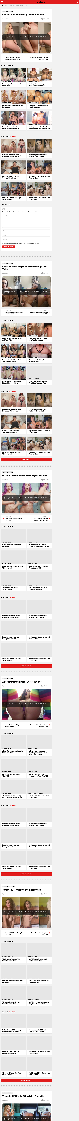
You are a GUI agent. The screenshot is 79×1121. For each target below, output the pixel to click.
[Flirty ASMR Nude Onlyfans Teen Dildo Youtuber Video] (39, 373)
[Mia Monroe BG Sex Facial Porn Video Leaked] (39, 189)
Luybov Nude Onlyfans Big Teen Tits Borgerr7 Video (13, 361)
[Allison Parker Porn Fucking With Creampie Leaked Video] (13, 787)
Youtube (37, 378)
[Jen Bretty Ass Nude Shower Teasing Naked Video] (39, 579)
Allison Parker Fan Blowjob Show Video (11, 775)
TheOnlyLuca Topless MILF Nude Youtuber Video (11, 960)
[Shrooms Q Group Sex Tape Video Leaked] (13, 189)
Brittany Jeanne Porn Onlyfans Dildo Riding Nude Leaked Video (39, 128)
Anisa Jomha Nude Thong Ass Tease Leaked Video (39, 567)
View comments (26, 459)
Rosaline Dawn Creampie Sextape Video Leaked (10, 177)
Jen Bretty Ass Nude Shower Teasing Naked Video (38, 588)
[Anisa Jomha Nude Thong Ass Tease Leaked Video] (39, 557)
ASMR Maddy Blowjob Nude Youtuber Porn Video (38, 960)
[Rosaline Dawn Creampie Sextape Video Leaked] (13, 167)
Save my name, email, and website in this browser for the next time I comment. (21, 243)
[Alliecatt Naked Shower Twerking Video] (13, 579)
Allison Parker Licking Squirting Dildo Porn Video (12, 752)
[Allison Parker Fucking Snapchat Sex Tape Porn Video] (39, 766)
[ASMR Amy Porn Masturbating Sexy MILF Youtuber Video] (39, 993)
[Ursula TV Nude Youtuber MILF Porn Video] (13, 972)
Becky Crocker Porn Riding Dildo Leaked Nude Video (11, 128)
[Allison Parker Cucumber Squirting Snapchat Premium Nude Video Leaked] (39, 742)
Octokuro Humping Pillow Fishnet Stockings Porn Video (39, 545)
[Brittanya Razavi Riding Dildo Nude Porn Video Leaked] (39, 75)
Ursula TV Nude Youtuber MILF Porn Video (12, 981)
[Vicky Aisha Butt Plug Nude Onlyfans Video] (39, 351)
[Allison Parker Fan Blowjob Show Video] (13, 766)
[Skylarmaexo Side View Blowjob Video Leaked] (39, 167)
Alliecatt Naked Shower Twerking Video (10, 588)
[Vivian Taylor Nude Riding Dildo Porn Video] (13, 75)
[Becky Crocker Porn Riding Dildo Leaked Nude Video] (13, 118)
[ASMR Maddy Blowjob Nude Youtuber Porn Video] (39, 950)
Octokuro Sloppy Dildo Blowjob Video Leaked (12, 567)
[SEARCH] (77, 2)
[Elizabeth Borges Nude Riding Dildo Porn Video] (39, 97)
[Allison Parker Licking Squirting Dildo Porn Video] (13, 742)
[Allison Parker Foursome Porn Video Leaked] (39, 787)
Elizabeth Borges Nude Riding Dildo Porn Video (38, 106)
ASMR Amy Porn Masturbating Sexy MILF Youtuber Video (39, 1003)
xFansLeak (39, 2)
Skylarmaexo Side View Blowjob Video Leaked (39, 177)
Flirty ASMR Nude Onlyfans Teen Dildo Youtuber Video (38, 382)
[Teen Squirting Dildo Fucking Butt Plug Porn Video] (39, 330)
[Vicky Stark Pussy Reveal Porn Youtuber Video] (39, 972)
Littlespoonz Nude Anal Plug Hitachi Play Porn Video (11, 382)
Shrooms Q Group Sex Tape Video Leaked (11, 198)
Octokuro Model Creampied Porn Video (11, 545)
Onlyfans (4, 81)
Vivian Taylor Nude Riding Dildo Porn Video (12, 85)
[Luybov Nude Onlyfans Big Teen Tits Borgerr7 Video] (13, 351)
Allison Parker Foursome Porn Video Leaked (39, 796)
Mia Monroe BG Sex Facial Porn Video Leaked (39, 198)
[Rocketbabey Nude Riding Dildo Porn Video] (13, 97)
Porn (9, 81)
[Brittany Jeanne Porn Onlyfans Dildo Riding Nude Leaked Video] (39, 118)
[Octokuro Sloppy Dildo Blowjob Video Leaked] (13, 557)
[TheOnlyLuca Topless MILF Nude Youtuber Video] (13, 950)
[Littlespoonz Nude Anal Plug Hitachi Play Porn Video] (13, 373)
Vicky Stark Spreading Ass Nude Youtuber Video (11, 1003)
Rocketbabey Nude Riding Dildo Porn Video (12, 106)
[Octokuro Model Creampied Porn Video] (13, 536)
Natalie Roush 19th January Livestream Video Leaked (11, 155)
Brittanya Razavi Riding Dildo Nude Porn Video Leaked (38, 85)
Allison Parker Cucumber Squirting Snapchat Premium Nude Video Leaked (38, 752)
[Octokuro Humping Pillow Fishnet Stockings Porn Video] (39, 536)
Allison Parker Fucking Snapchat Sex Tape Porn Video (39, 775)
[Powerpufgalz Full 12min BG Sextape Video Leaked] (39, 146)
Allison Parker (32, 793)
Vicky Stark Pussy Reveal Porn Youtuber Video (39, 981)
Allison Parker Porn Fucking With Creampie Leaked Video (12, 796)
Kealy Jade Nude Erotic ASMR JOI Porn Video (12, 339)
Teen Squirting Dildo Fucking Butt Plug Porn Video (38, 339)
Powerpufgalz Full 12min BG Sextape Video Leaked (38, 155)
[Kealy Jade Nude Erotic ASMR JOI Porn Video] (13, 330)
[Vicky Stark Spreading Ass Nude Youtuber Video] (13, 993)
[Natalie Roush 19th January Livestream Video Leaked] (13, 146)
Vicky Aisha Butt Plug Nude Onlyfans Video (38, 361)
